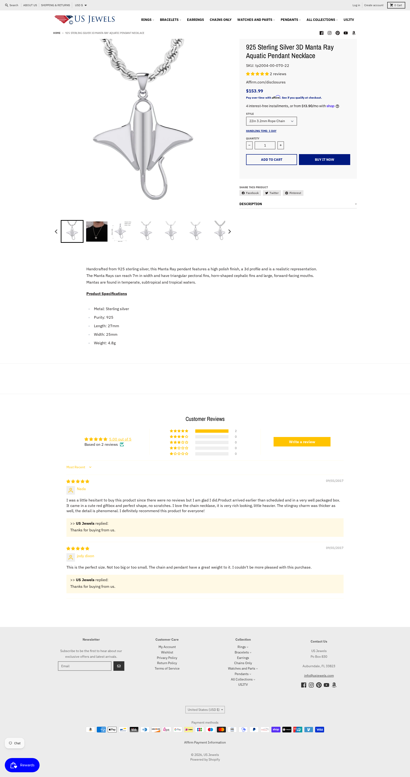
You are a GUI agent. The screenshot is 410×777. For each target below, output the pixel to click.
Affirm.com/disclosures (266, 82)
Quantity (252, 138)
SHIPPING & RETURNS (55, 5)
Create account (373, 5)
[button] (258, 73)
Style (250, 113)
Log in (356, 5)
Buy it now (324, 159)
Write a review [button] (302, 441)
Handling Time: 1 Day (261, 131)
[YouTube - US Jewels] (346, 33)
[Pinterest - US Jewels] (338, 33)
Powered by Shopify (205, 759)
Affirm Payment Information (205, 742)
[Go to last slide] (56, 231)
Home (57, 33)
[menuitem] (72, 231)
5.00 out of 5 (120, 439)
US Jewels (211, 755)
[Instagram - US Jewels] (329, 33)
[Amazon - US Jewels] (354, 33)
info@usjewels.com (319, 675)
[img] (77, 481)
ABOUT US (30, 5)
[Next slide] (229, 231)
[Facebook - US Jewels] (321, 33)
